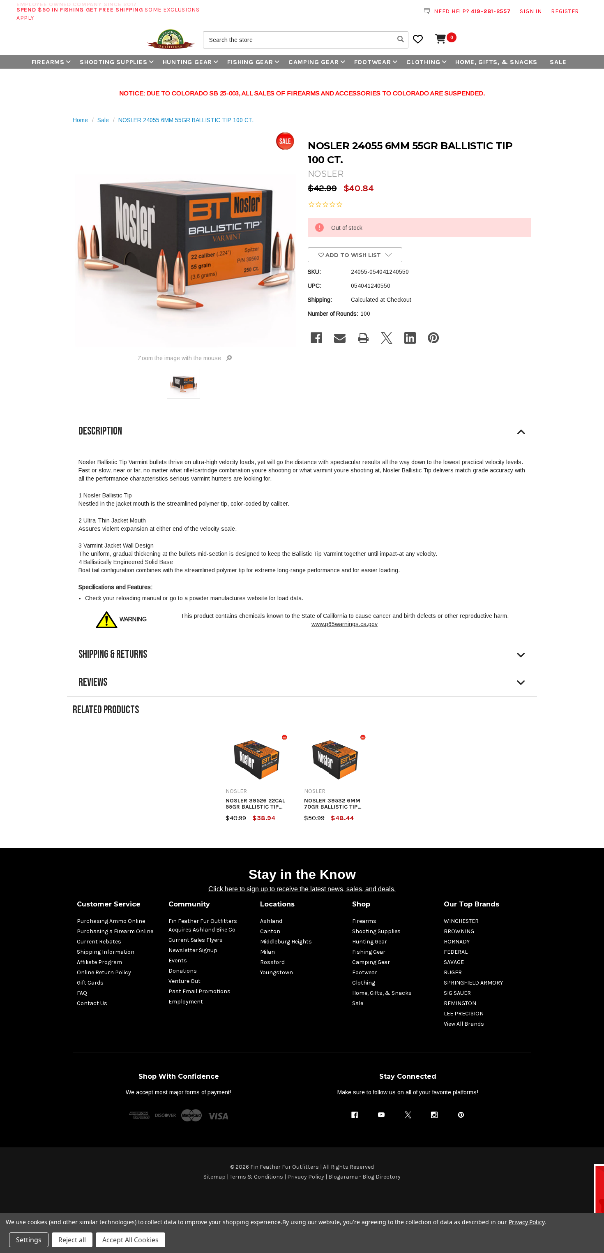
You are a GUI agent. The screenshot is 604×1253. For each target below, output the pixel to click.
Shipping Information (105, 951)
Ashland (271, 921)
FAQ (82, 992)
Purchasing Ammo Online (111, 921)
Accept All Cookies (130, 1239)
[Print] (363, 338)
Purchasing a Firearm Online (115, 931)
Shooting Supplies (114, 62)
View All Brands (464, 1023)
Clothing (423, 62)
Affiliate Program (99, 962)
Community (189, 904)
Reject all (72, 1239)
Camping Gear (313, 62)
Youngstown (276, 972)
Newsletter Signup (192, 950)
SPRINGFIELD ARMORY (473, 982)
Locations (277, 904)
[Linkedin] (410, 338)
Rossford (272, 962)
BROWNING (459, 931)
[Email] (339, 338)
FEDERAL (456, 951)
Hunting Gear (187, 62)
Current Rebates (99, 941)
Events (177, 960)
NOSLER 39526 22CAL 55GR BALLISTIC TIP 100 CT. (255, 804)
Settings (28, 1239)
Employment (185, 1001)
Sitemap (214, 1176)
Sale (558, 62)
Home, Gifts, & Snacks (496, 62)
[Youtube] (381, 1115)
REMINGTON (460, 1003)
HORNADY (457, 941)
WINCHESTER (461, 921)
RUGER (453, 972)
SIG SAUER (457, 992)
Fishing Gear (250, 62)
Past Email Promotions (199, 991)
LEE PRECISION (464, 1013)
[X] (386, 338)
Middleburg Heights (286, 941)
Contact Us (92, 1003)
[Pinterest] (433, 338)
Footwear (372, 62)
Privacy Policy (305, 1176)
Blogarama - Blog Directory (364, 1176)
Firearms (48, 62)
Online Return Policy (104, 972)
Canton (270, 931)
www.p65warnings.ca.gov (344, 624)
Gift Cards (90, 982)
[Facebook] (316, 338)
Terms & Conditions (256, 1176)
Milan (267, 951)
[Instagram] (434, 1115)
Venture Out (184, 981)
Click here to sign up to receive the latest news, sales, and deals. (302, 888)
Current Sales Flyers (195, 939)
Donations (182, 970)
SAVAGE (454, 962)
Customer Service (109, 904)
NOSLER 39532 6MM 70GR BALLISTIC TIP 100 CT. (332, 804)
